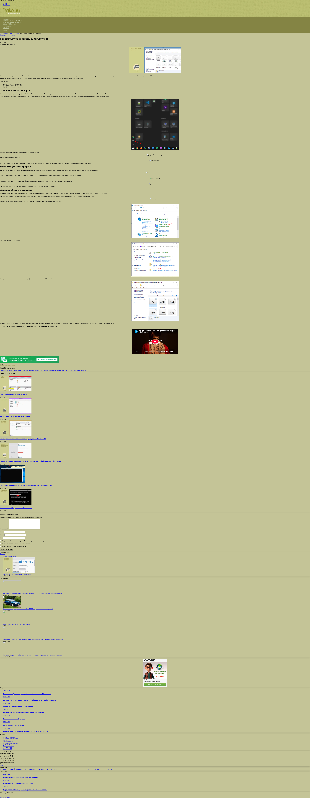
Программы (7, 23)
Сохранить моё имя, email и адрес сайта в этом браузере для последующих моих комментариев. (31, 541)
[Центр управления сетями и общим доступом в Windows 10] (15, 435)
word (21, 769)
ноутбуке (51, 769)
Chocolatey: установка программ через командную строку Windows (26, 485)
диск (24, 769)
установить (105, 769)
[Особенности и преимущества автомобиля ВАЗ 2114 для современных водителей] (12, 607)
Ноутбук (6, 28)
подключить (71, 769)
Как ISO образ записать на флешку (13, 394)
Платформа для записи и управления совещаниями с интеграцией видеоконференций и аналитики (33, 639)
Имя (1, 532)
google (8, 769)
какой (37, 769)
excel (4, 769)
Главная (2, 33)
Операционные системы (12, 22)
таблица (89, 769)
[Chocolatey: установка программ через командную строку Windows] (12, 482)
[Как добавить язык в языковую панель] (15, 413)
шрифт (13, 365)
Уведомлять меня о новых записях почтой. (15, 546)
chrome (1, 769)
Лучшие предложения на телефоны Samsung (16, 624)
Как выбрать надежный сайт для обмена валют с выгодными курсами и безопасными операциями (32, 655)
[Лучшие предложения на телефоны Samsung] (12, 623)
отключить (57, 769)
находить (8, 365)
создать (85, 769)
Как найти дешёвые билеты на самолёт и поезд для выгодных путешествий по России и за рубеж (32, 593)
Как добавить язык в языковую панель (15, 416)
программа (80, 769)
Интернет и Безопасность (12, 20)
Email (2, 535)
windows (2, 365)
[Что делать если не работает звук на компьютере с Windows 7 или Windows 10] (15, 458)
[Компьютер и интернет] (13, 16)
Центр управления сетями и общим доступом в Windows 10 (23, 439)
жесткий (28, 769)
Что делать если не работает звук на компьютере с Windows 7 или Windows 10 (30, 461)
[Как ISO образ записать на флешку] (15, 391)
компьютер (44, 769)
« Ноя (1, 765)
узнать (101, 769)
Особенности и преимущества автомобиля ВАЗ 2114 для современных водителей (28, 609)
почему (75, 769)
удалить (97, 769)
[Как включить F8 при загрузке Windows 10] (15, 504)
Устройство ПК (8, 26)
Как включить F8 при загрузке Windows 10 (16, 508)
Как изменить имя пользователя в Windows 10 (17, 574)
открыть (62, 769)
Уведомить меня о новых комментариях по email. (16, 544)
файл (110, 769)
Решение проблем (9, 25)
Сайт (1, 538)
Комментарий (4, 529)
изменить (33, 769)
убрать (92, 769)
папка (66, 769)
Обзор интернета (8, 741)
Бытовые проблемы (9, 737)
